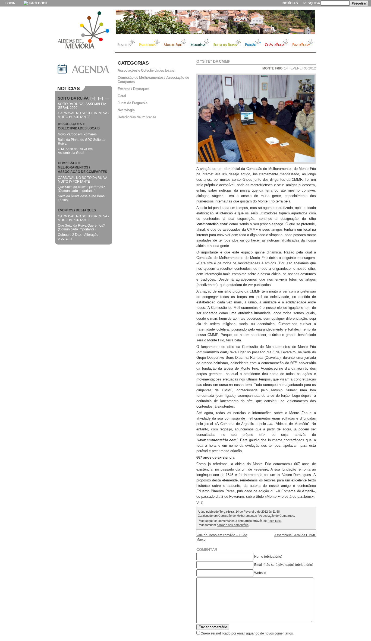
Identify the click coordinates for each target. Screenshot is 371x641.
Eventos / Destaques (133, 89)
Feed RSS (274, 520)
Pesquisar (359, 3)
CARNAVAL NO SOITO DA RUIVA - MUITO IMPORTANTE (83, 115)
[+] (92, 98)
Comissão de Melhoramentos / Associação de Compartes (256, 515)
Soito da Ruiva (227, 43)
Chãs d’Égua (276, 43)
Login (10, 3)
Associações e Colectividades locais (146, 70)
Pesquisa (311, 3)
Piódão (253, 43)
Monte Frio (175, 43)
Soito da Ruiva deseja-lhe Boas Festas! (81, 198)
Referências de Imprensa (137, 117)
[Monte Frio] (215, 21)
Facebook (38, 3)
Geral (122, 96)
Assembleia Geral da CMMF (295, 535)
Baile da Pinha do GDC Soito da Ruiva (81, 141)
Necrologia (126, 110)
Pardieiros (149, 43)
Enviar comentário (213, 627)
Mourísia (199, 43)
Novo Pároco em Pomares (77, 134)
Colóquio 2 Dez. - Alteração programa (78, 236)
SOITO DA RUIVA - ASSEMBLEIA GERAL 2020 (82, 106)
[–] (100, 98)
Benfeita (126, 43)
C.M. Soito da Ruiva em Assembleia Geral (75, 151)
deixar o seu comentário (233, 524)
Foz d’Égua (303, 43)
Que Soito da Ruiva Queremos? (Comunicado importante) (81, 189)
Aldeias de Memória (83, 30)
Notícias (290, 3)
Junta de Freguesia (132, 103)
